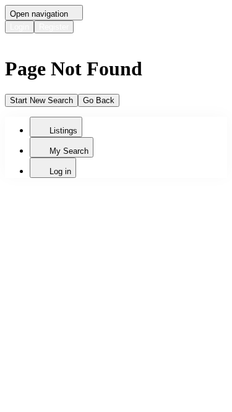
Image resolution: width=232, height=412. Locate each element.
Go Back (98, 100)
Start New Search (41, 100)
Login (19, 27)
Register (54, 27)
